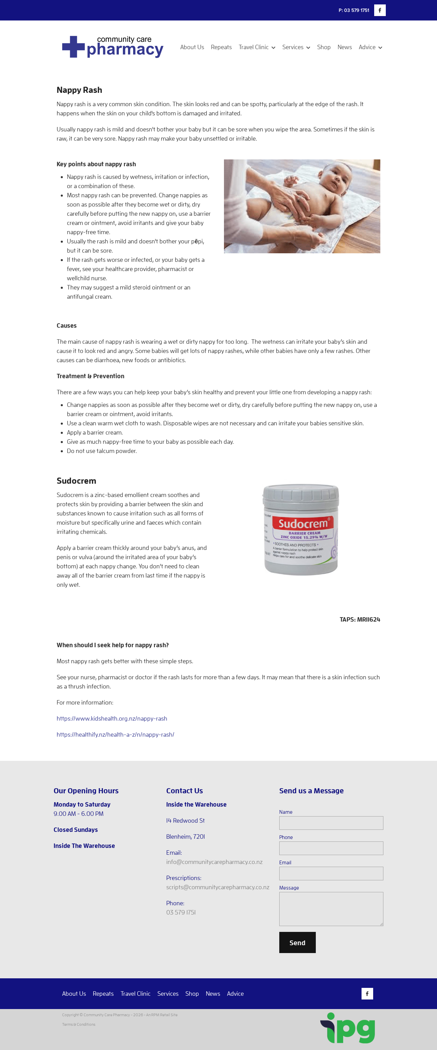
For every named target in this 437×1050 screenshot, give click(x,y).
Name (286, 811)
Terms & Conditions (78, 1024)
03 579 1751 (181, 912)
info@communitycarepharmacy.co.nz (214, 861)
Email (285, 862)
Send (298, 942)
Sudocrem (76, 480)
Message (289, 887)
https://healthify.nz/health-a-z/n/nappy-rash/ (115, 734)
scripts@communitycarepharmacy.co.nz (217, 887)
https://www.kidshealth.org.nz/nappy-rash (112, 718)
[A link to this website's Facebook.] (380, 10)
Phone (286, 837)
